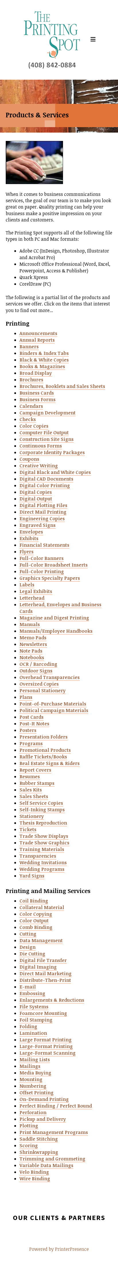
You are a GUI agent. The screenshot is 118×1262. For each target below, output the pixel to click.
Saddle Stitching (38, 1139)
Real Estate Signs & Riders (49, 763)
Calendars (31, 406)
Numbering (32, 1086)
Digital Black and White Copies (55, 472)
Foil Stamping (35, 1020)
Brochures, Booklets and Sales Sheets (62, 386)
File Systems (33, 1006)
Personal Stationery (42, 690)
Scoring (28, 1145)
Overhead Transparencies (49, 677)
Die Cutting (32, 954)
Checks (27, 419)
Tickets (27, 829)
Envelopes (31, 532)
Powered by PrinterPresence (59, 1249)
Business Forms (37, 399)
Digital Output (35, 499)
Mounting (30, 1079)
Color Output (34, 920)
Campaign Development (47, 413)
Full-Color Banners (41, 558)
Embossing (32, 993)
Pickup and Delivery (42, 1119)
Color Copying (35, 914)
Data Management (41, 940)
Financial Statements (44, 545)
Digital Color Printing (44, 485)
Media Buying (35, 1073)
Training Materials (41, 849)
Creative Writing (38, 465)
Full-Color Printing (41, 571)
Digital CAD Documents (46, 479)
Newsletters (33, 644)
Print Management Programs (53, 1132)
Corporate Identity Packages (52, 452)
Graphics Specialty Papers (49, 578)
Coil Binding (33, 901)
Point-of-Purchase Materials (52, 704)
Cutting (27, 934)
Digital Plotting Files (43, 505)
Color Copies (33, 426)
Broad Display (35, 373)
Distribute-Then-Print (45, 980)
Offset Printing (36, 1092)
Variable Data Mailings (46, 1165)
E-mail (27, 987)
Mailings (29, 1066)
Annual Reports (37, 340)
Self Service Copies (41, 803)
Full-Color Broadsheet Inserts (53, 565)
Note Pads (30, 651)
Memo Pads (32, 637)
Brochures (31, 379)
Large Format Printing (45, 1040)
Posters (27, 730)
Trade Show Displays (43, 836)
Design (27, 947)
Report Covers (35, 770)
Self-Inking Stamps (42, 809)
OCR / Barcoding (38, 664)
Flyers (26, 551)
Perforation (32, 1112)
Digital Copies (35, 492)
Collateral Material (41, 907)
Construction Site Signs (46, 439)
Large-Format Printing (46, 1046)
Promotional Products (45, 750)
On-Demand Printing (44, 1099)
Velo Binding (34, 1172)
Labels (26, 585)
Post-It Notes (34, 723)
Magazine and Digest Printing (54, 618)
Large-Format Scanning (47, 1053)
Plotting (28, 1126)
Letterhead (31, 598)
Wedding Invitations (43, 862)
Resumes (29, 776)
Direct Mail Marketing (45, 973)
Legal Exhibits (35, 591)
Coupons (29, 459)
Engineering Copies (42, 518)
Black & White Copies (44, 360)
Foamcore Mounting (43, 1013)
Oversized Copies (39, 684)
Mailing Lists (34, 1059)
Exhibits (28, 538)
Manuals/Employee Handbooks (56, 631)
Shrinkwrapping (38, 1152)
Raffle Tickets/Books (43, 757)
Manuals (29, 624)
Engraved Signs (37, 525)
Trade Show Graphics (44, 843)
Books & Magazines (42, 366)
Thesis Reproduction (43, 823)
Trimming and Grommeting (52, 1159)
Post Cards (31, 717)
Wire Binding (34, 1178)
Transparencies (37, 856)
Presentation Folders (43, 737)
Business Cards (36, 393)
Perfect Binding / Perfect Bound (55, 1106)
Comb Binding (35, 927)
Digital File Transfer (43, 960)
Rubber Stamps (36, 783)
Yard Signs (31, 876)
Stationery (31, 816)
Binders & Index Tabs (44, 353)
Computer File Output (44, 432)
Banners (29, 346)
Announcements (38, 333)
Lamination (33, 1033)
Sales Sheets (33, 796)
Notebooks (31, 657)
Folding (28, 1026)
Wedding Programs (41, 869)
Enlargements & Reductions (51, 1000)
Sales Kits (30, 790)
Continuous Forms (40, 446)
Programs (31, 743)
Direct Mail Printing (42, 512)
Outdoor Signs (35, 671)
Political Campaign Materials (53, 710)
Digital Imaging (38, 967)
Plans (25, 697)
